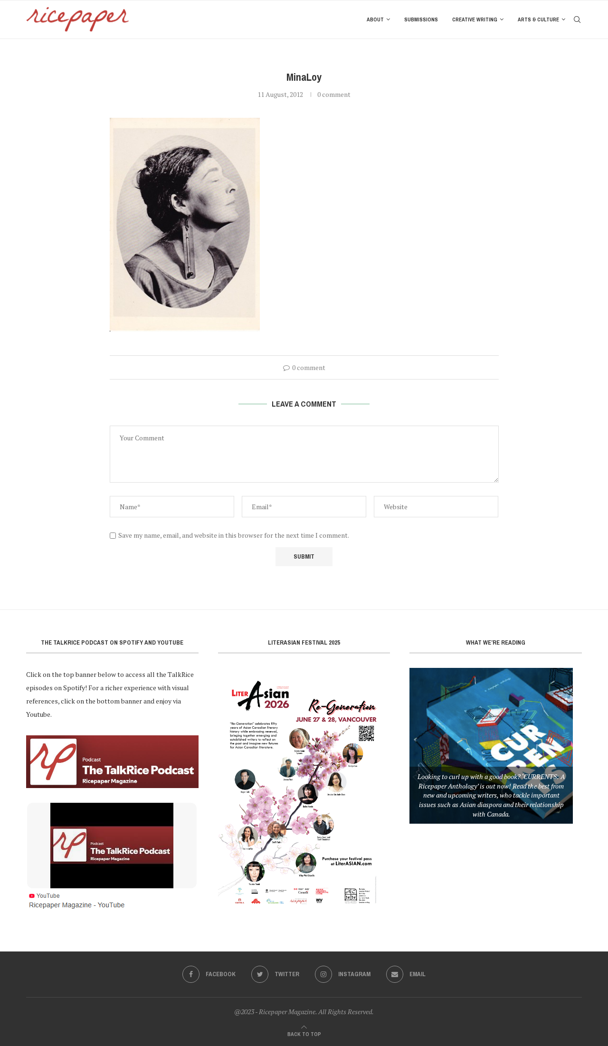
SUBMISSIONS (421, 19)
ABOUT (375, 19)
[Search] (577, 19)
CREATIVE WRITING (474, 19)
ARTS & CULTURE (538, 19)
